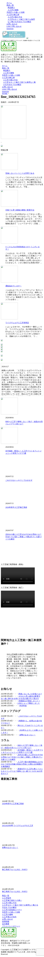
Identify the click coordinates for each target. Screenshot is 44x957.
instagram (10, 29)
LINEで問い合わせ (14, 26)
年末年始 (23, 706)
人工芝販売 (6, 898)
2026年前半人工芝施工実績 (16, 507)
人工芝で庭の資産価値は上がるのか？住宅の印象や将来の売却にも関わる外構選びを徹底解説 (22, 764)
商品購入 (11, 8)
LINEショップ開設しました (28, 703)
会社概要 (5, 924)
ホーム (9, 3)
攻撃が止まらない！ (27, 735)
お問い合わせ (12, 24)
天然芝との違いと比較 (16, 12)
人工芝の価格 (13, 10)
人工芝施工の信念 (9, 917)
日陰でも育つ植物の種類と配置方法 (19, 210)
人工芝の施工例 (13, 15)
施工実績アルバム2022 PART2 (14, 891)
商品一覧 (10, 5)
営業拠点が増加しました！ (29, 701)
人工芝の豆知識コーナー (12, 910)
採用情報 (5, 921)
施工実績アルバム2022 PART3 (14, 869)
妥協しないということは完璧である (19, 173)
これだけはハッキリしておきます (18, 480)
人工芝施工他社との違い (12, 900)
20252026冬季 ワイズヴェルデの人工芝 (17, 826)
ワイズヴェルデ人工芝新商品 (17, 323)
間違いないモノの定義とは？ (30, 694)
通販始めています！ (13, 286)
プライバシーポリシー (11, 926)
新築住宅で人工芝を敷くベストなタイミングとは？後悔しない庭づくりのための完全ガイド (22, 771)
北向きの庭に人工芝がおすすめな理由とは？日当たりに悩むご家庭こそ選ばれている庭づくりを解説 (23, 536)
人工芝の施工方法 (15, 17)
